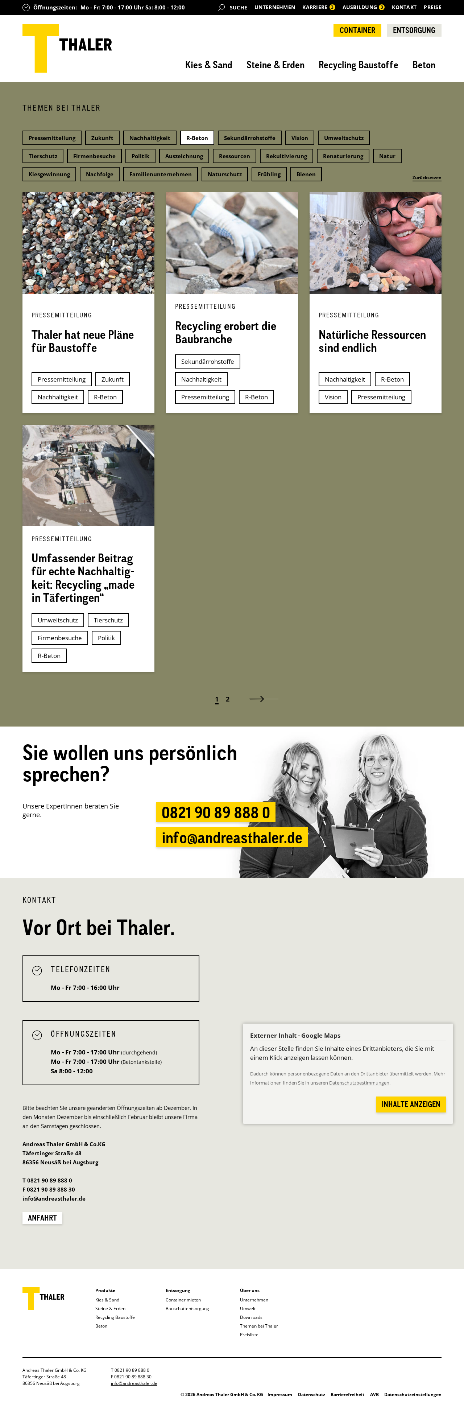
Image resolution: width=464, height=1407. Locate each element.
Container (357, 30)
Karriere (318, 7)
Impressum (280, 1394)
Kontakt (404, 7)
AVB (374, 1394)
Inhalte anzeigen (411, 1104)
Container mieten (183, 1300)
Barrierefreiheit (347, 1394)
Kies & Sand (208, 64)
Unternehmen (274, 7)
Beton (424, 64)
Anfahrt (42, 1217)
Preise (433, 7)
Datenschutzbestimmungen (359, 1083)
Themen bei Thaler (259, 1326)
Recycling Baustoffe (358, 64)
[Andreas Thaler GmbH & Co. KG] (67, 48)
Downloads (251, 1317)
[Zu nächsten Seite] (260, 699)
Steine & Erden (275, 64)
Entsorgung (414, 30)
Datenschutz (311, 1394)
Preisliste (249, 1335)
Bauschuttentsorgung (187, 1308)
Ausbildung (363, 7)
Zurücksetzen (427, 177)
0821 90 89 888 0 (216, 812)
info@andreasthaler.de (232, 837)
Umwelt (248, 1308)
